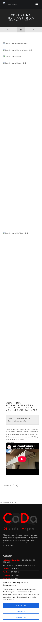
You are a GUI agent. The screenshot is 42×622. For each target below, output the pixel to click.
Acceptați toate (21, 605)
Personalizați (21, 611)
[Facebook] (12, 485)
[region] (21, 600)
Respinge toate (21, 617)
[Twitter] (16, 485)
